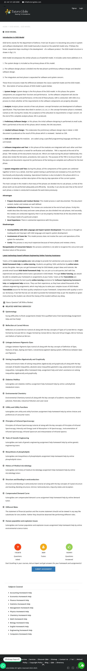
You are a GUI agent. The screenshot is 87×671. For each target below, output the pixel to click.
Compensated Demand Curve (17, 493)
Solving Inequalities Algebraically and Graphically (25, 359)
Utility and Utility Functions (17, 407)
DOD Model (14, 27)
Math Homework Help (18, 619)
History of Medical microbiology (18, 466)
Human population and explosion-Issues (22, 521)
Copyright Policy (36, 662)
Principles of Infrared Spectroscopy (20, 421)
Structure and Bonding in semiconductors (22, 479)
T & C (72, 659)
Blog (46, 662)
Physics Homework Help (19, 611)
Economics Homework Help (20, 596)
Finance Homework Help (19, 600)
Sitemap (54, 659)
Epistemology (11, 312)
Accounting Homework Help (21, 593)
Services (32, 659)
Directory (60, 662)
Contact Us (64, 659)
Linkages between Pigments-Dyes (19, 342)
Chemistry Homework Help (20, 615)
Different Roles (12, 507)
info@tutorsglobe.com (32, 2)
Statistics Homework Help (20, 604)
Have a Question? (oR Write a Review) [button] (19, 302)
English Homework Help (19, 626)
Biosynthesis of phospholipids (18, 452)
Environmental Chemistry (16, 393)
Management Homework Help (21, 608)
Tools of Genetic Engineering (17, 438)
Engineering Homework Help (21, 630)
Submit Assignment (43, 569)
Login (81, 8)
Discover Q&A (43, 659)
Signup (74, 8)
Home (5, 27)
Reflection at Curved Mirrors (17, 325)
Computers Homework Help (21, 634)
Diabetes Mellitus (13, 380)
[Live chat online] (81, 665)
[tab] (43, 302)
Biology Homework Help (19, 623)
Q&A (52, 662)
